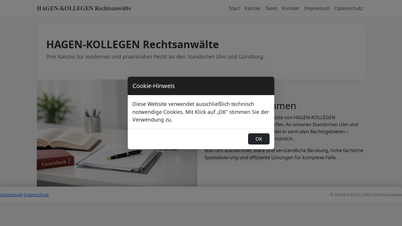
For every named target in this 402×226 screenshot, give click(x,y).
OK (258, 139)
